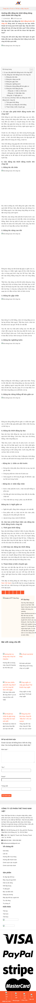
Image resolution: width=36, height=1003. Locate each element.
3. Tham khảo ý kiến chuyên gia (15, 107)
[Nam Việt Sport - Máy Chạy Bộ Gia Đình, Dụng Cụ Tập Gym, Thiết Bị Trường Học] (18, 3)
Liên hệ (5, 853)
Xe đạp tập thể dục (8, 877)
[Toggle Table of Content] (30, 69)
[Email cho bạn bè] (15, 592)
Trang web (4, 786)
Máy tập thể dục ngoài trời (11, 897)
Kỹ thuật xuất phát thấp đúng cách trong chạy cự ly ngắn (25, 666)
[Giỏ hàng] (34, 3)
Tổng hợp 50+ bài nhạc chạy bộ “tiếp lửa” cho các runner (25, 726)
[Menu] (2, 4)
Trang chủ (5, 8)
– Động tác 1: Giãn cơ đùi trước (17, 91)
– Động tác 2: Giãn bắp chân (16, 93)
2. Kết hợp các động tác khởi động (16, 104)
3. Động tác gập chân (11, 81)
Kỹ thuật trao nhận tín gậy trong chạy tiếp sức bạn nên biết (9, 726)
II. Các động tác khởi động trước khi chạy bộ (16, 75)
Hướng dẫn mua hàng (9, 856)
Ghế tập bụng (7, 885)
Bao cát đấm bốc (8, 891)
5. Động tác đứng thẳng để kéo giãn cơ (17, 86)
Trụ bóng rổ (6, 903)
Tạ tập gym (6, 888)
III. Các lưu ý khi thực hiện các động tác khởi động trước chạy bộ (16, 99)
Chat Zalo (24, 1000)
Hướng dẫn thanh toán (10, 859)
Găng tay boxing (8, 894)
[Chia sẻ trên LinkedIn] (22, 592)
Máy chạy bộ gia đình (9, 880)
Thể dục (17, 8)
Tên (3, 767)
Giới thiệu (6, 850)
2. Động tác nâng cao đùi (12, 79)
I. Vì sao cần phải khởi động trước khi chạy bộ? (17, 72)
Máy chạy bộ (25, 8)
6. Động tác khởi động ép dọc (14, 88)
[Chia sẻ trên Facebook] (7, 592)
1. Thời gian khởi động (12, 102)
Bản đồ (31, 999)
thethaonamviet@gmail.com (11, 843)
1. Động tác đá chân (11, 77)
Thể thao (5, 917)
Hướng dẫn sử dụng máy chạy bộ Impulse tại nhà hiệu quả (9, 665)
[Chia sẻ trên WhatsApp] (3, 592)
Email (3, 776)
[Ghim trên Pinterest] (18, 592)
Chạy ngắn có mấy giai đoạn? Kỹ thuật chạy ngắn (25, 694)
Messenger (16, 1000)
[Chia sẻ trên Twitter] (11, 592)
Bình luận (4, 749)
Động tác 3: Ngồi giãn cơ (14, 95)
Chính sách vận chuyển (10, 862)
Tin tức (12, 8)
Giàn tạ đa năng (8, 882)
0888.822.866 (6, 1001)
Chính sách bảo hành (9, 865)
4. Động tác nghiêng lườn (13, 84)
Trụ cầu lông (6, 900)
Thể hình (5, 914)
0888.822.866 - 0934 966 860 (12, 840)
